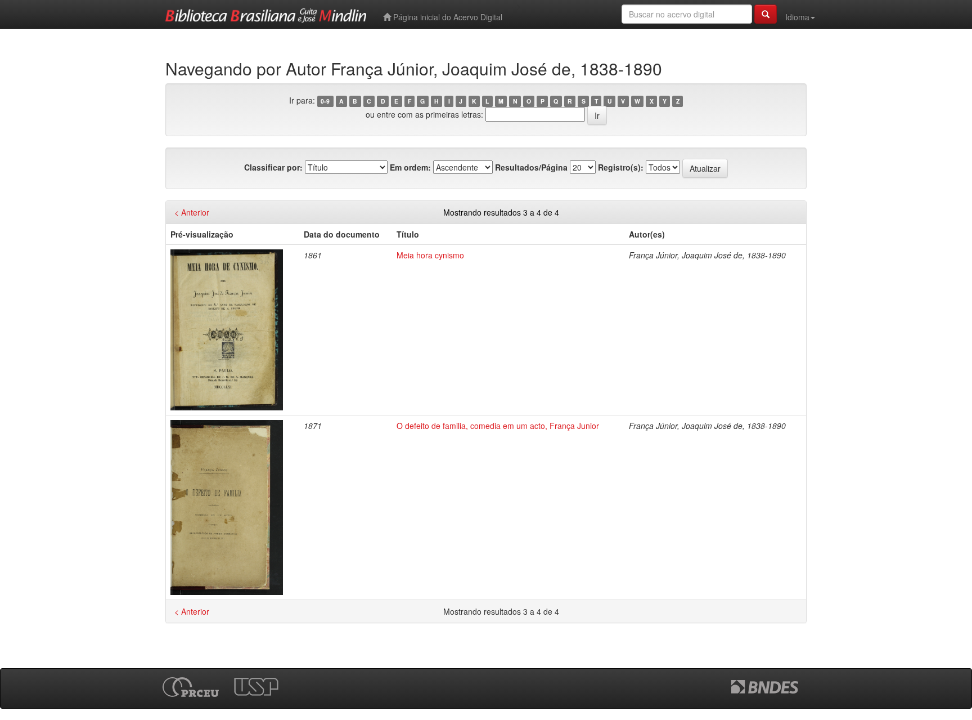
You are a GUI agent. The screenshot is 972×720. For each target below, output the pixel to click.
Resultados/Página (531, 167)
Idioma (797, 17)
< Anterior (191, 212)
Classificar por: (273, 167)
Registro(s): (621, 167)
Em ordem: (410, 167)
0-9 (325, 101)
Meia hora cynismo (430, 255)
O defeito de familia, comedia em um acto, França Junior (498, 425)
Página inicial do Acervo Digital (446, 17)
